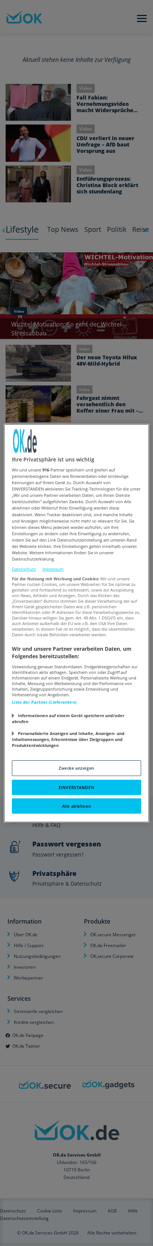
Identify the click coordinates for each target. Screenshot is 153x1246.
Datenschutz (24, 569)
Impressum (53, 569)
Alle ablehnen (76, 806)
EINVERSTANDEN (76, 787)
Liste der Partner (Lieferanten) (44, 702)
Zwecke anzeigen (76, 768)
